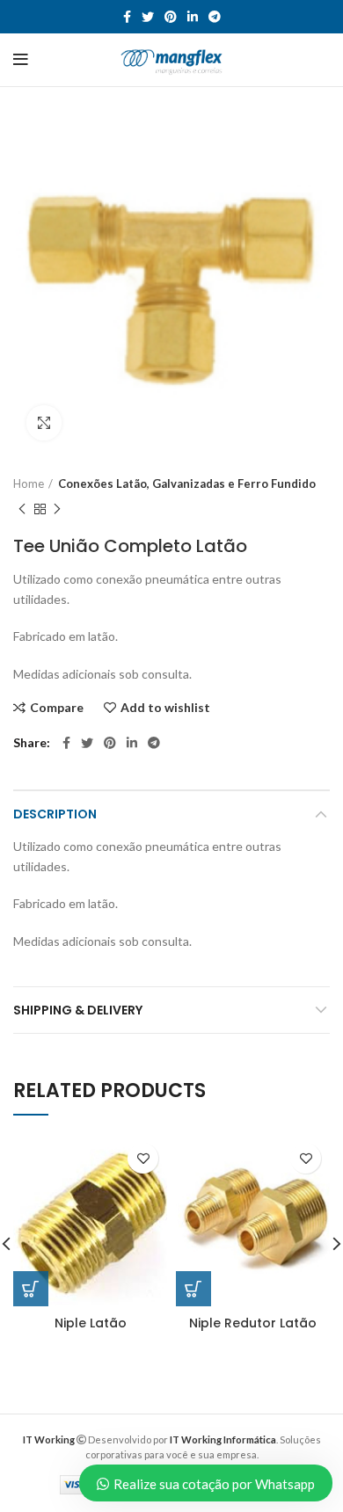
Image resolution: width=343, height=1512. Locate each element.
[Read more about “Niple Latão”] (30, 1288)
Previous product (22, 509)
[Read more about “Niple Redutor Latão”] (193, 1288)
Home (28, 483)
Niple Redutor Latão (253, 1323)
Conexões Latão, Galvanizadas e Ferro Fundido (187, 483)
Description (55, 814)
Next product (57, 509)
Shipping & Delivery (77, 1010)
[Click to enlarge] (44, 422)
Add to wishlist (165, 707)
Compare (57, 707)
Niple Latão (91, 1323)
